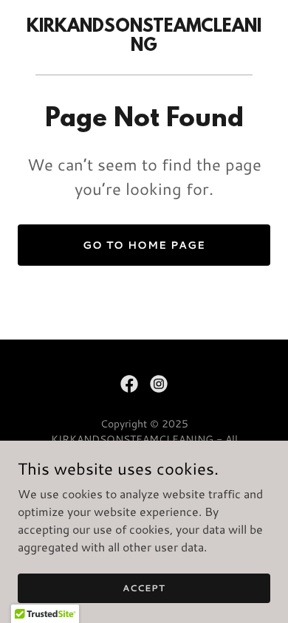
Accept (144, 588)
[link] (144, 46)
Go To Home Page (144, 245)
